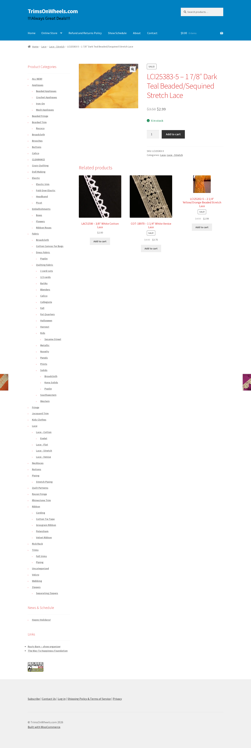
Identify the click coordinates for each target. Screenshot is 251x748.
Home (31, 33)
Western (45, 401)
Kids (42, 333)
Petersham (42, 531)
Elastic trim (42, 184)
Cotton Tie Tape (45, 519)
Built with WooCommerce (44, 727)
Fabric (35, 233)
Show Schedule (117, 33)
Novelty (44, 351)
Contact (152, 33)
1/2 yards (45, 277)
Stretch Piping (44, 481)
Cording (40, 512)
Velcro (35, 574)
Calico (35, 153)
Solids (43, 370)
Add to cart (173, 134)
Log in (62, 699)
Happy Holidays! (41, 619)
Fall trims (41, 556)
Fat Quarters (47, 314)
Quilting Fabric (44, 264)
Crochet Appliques (46, 97)
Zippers (36, 587)
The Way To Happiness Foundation (48, 650)
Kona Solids (51, 382)
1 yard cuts (46, 270)
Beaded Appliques (46, 91)
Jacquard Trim (40, 413)
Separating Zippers (47, 593)
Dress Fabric (43, 252)
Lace (43, 46)
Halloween (46, 320)
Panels (44, 357)
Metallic (44, 345)
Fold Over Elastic (45, 190)
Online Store (49, 33)
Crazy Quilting (40, 165)
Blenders (45, 289)
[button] (133, 69)
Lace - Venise (43, 456)
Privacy (117, 699)
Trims (35, 550)
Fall (42, 308)
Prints (43, 364)
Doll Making (38, 171)
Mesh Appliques (45, 109)
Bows (39, 215)
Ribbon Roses (43, 227)
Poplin (44, 258)
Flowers (40, 221)
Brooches (37, 140)
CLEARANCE (38, 159)
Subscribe (34, 699)
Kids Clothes (39, 419)
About (137, 33)
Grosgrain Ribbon (46, 525)
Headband (42, 196)
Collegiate (46, 302)
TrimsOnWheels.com (53, 11)
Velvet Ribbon (44, 537)
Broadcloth (38, 134)
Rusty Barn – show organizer (44, 646)
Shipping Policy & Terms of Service (89, 699)
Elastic (36, 178)
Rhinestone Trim (41, 500)
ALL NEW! (37, 78)
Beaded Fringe (40, 116)
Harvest (44, 326)
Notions (36, 469)
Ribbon (36, 506)
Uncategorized (40, 568)
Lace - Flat (42, 444)
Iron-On (40, 103)
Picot (39, 202)
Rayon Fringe (39, 494)
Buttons (36, 147)
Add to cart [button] (100, 241)
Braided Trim (39, 122)
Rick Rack (37, 543)
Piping (35, 475)
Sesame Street (52, 339)
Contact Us (49, 699)
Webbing (37, 581)
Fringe (35, 407)
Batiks (44, 283)
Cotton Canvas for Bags (49, 246)
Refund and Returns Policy (85, 33)
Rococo (40, 128)
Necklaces (38, 463)
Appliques (37, 85)
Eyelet (43, 438)
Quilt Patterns (40, 487)
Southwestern (48, 395)
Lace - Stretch (56, 46)
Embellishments (41, 209)
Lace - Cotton (43, 432)
